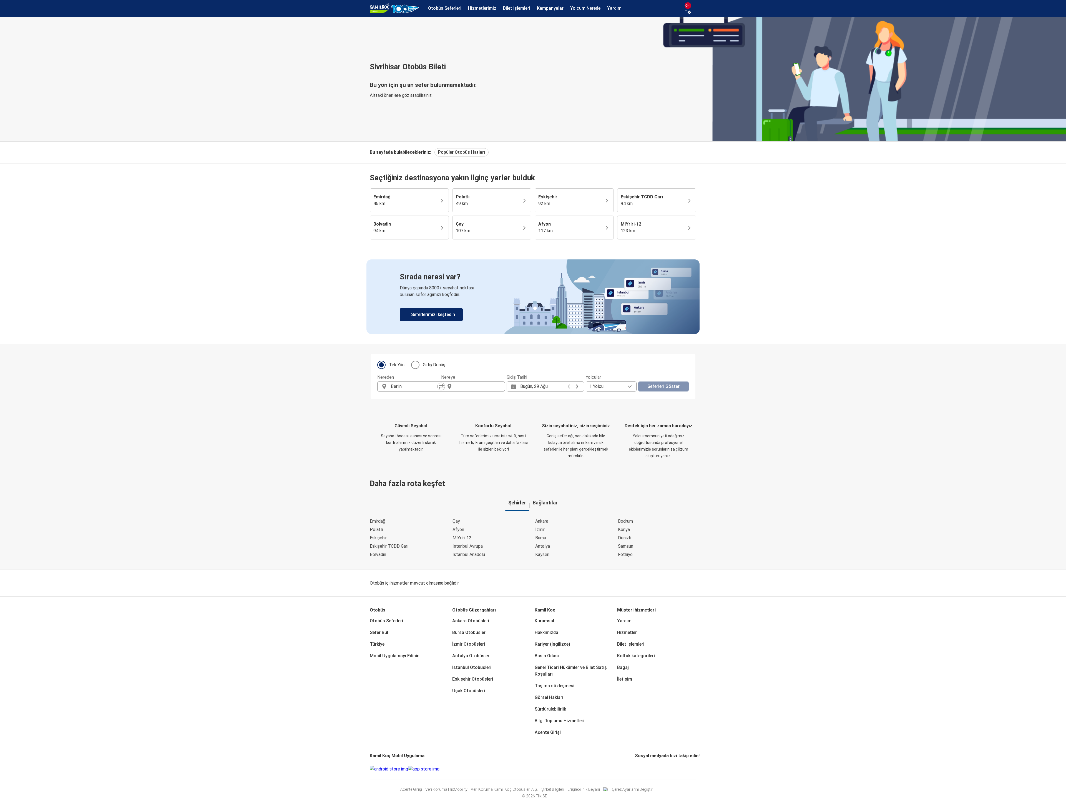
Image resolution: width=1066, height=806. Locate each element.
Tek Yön (396, 364)
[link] (533, 296)
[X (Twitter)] (642, 769)
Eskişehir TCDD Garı (389, 546)
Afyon (458, 529)
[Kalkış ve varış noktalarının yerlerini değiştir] (441, 386)
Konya (624, 529)
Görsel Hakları (549, 697)
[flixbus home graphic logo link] (394, 8)
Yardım (624, 620)
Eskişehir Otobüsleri (472, 679)
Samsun (625, 546)
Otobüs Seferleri (386, 620)
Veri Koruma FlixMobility (446, 789)
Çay (456, 521)
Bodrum (625, 521)
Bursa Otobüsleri (469, 632)
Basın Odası (547, 655)
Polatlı (376, 529)
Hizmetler (627, 632)
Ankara (541, 521)
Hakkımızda (546, 632)
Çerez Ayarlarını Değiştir (632, 789)
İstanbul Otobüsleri (471, 667)
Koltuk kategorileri (636, 655)
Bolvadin (378, 554)
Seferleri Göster (663, 386)
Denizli (624, 537)
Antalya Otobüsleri (471, 655)
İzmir (540, 529)
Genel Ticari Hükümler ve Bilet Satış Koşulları (571, 671)
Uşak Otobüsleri (468, 690)
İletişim (624, 679)
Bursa (540, 537)
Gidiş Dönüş (434, 364)
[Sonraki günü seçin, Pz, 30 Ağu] (577, 386)
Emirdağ (377, 521)
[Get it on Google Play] (389, 769)
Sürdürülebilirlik (550, 709)
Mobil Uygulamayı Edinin (394, 655)
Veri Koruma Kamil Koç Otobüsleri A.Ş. (504, 789)
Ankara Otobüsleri (470, 620)
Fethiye (625, 554)
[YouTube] (639, 769)
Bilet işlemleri (630, 644)
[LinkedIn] (641, 769)
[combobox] (414, 386)
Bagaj (623, 667)
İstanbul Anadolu (468, 554)
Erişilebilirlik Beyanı (583, 789)
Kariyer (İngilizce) (552, 644)
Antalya (542, 546)
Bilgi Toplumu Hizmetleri (559, 720)
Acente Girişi (548, 732)
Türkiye (377, 644)
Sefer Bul (379, 632)
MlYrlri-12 (461, 537)
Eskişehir (378, 537)
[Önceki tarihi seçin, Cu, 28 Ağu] (568, 386)
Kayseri (542, 554)
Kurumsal (544, 620)
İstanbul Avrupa (467, 546)
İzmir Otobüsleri (468, 644)
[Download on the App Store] (423, 769)
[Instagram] (637, 769)
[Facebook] (636, 769)
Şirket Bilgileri (552, 789)
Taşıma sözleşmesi (554, 685)
